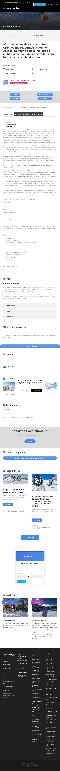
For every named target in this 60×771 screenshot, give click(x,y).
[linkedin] (51, 4)
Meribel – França (50, 734)
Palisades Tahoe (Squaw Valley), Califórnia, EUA (36, 719)
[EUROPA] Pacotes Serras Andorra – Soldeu (23, 80)
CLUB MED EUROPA (22, 672)
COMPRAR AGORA (39, 4)
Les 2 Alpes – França (51, 731)
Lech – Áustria (49, 724)
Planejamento (36, 528)
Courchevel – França (51, 719)
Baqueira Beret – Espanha (39, 620)
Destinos (21, 511)
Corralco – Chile (50, 671)
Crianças (33, 573)
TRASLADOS (20, 666)
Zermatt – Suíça (50, 753)
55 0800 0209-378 (8, 686)
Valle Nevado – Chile (51, 688)
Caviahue (48, 656)
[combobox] (23, 569)
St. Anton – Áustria (50, 739)
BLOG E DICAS (6, 668)
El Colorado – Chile (51, 674)
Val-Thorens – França (51, 750)
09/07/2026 (6, 487)
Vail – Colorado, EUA (37, 734)
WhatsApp (28, 2)
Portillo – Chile (49, 686)
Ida (18, 566)
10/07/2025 (35, 494)
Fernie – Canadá (36, 678)
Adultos (19, 573)
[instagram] (56, 4)
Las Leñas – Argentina (51, 679)
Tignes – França (50, 741)
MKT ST (7, 509)
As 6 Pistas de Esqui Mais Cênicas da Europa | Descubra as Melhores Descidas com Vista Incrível (44, 501)
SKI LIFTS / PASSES (22, 660)
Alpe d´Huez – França (51, 697)
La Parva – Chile (50, 676)
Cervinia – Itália (50, 709)
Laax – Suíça (49, 722)
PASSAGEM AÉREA (22, 663)
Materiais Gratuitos (7, 671)
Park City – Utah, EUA (37, 723)
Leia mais (8, 504)
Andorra (7, 511)
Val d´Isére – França (51, 748)
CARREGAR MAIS (30, 537)
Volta (32, 566)
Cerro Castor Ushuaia (9, 620)
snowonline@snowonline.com (14, 2)
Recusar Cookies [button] (24, 390)
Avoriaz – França (50, 702)
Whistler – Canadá (36, 737)
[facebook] (48, 4)
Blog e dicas (14, 511)
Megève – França (50, 736)
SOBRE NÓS (6, 661)
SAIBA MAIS (54, 61)
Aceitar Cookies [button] (36, 390)
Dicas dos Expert (38, 527)
